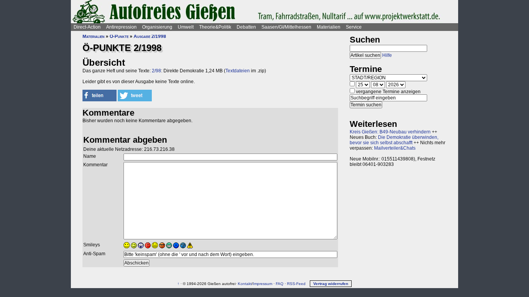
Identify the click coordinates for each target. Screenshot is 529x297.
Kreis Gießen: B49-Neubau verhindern (390, 132)
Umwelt (186, 27)
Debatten (246, 27)
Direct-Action (87, 27)
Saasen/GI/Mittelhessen (286, 27)
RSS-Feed (296, 284)
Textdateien (237, 70)
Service (354, 27)
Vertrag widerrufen (330, 284)
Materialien (328, 27)
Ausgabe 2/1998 (150, 36)
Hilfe (387, 55)
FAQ (279, 284)
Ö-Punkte (119, 36)
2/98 (156, 70)
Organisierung (157, 27)
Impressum (262, 284)
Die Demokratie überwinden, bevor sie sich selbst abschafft (394, 140)
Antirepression (121, 27)
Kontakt (245, 284)
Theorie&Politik (215, 27)
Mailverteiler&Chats (395, 148)
